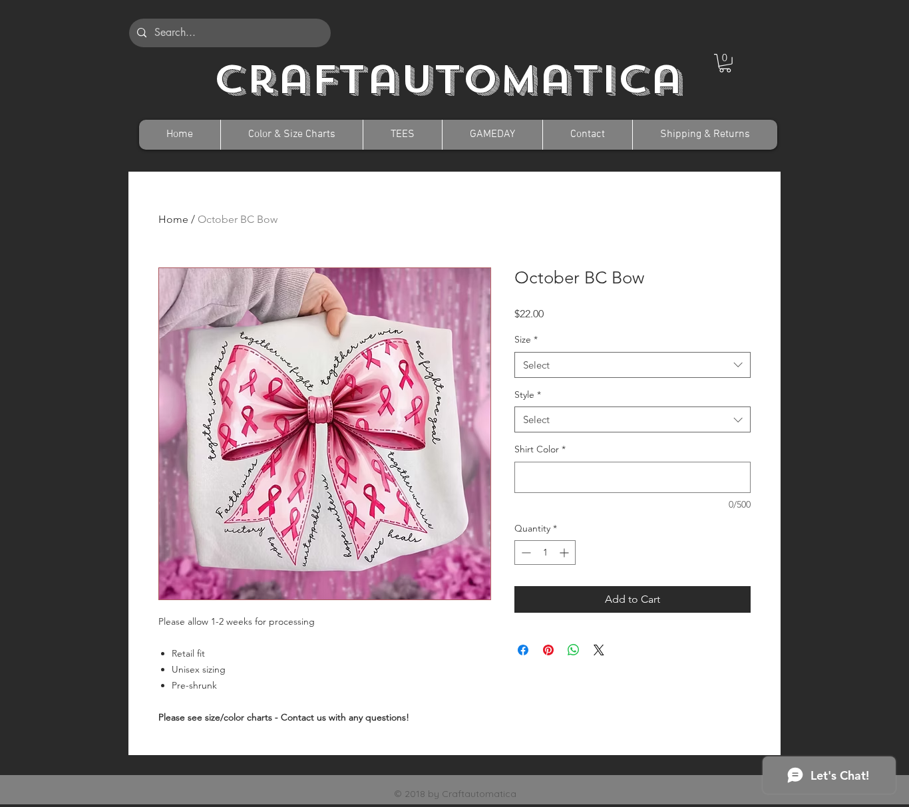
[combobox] (632, 365)
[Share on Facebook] (523, 650)
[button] (725, 63)
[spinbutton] (545, 552)
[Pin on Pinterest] (548, 650)
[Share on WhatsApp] (574, 650)
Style (527, 395)
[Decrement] (524, 552)
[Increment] (565, 552)
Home (173, 219)
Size (526, 339)
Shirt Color (540, 449)
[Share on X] (599, 650)
